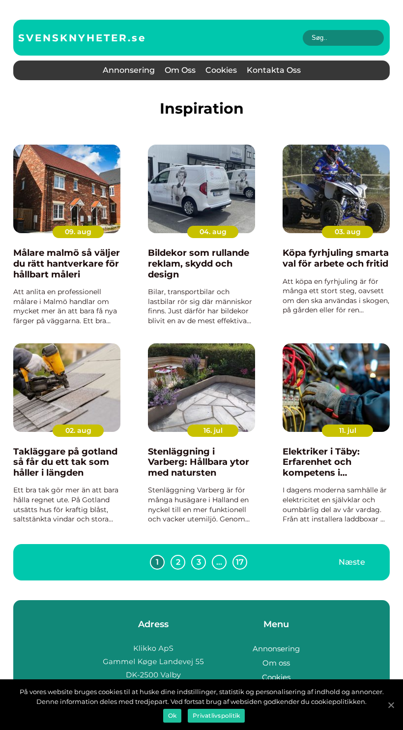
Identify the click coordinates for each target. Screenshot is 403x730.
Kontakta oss (274, 70)
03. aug (348, 231)
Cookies (221, 70)
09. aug (78, 231)
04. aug (213, 231)
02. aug (78, 430)
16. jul (213, 430)
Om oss (180, 70)
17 (240, 562)
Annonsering (129, 70)
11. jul (347, 430)
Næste (352, 562)
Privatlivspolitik (216, 715)
